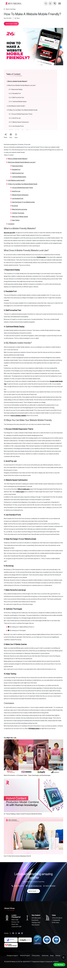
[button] (59, 964)
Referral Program (25, 955)
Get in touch (32, 891)
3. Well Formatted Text (17, 97)
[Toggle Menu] (59, 3)
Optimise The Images (18, 213)
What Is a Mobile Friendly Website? (17, 81)
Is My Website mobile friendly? (16, 106)
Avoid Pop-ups (16, 191)
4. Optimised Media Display (19, 101)
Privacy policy (36, 955)
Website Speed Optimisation (20, 195)
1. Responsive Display (16, 89)
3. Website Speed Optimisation (20, 122)
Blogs (52, 955)
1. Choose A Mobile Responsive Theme (21, 114)
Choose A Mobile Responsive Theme (22, 187)
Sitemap (57, 955)
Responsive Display (17, 166)
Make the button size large (19, 209)
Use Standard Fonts (17, 198)
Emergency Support (12, 955)
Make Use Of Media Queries (20, 216)
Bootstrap (15, 206)
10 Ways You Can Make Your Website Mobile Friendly (23, 110)
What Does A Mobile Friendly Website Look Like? (22, 85)
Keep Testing (15, 220)
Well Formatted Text (18, 173)
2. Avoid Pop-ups (16, 118)
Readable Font (16, 169)
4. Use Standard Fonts (17, 126)
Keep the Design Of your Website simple (23, 202)
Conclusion (11, 224)
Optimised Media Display (19, 177)
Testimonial (45, 955)
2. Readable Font (16, 93)
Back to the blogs (11, 9)
